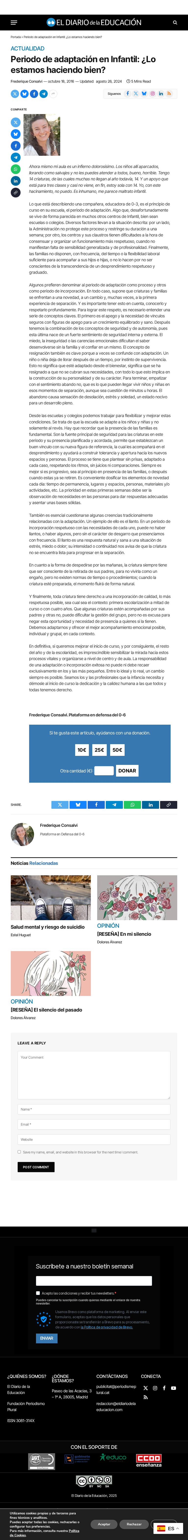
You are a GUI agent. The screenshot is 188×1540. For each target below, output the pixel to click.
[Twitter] (16, 122)
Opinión (108, 926)
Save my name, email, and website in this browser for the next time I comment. (80, 1152)
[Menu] (14, 22)
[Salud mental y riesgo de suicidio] (51, 897)
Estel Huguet (21, 935)
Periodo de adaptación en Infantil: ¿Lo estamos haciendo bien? (83, 64)
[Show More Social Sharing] (53, 94)
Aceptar (104, 1524)
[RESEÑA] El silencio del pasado (46, 1010)
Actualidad (28, 48)
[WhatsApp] (16, 169)
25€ (99, 750)
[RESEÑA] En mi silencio (124, 934)
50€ (117, 750)
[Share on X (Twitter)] (15, 94)
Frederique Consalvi (26, 81)
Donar (127, 771)
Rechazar (134, 1524)
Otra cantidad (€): (76, 770)
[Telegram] (16, 157)
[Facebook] (16, 146)
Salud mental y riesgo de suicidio (48, 927)
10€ (82, 750)
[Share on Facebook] (34, 94)
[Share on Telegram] (43, 94)
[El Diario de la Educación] (94, 22)
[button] (94, 1231)
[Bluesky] (16, 134)
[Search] (174, 22)
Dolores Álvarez (109, 942)
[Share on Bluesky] (24, 94)
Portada (16, 37)
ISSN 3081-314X (21, 1420)
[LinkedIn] (16, 181)
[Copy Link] (16, 192)
